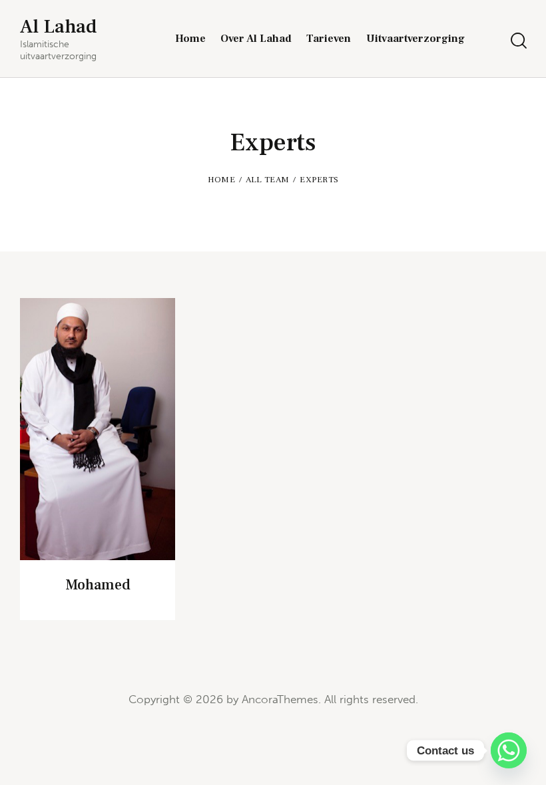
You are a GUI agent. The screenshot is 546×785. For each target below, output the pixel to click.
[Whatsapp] (509, 750)
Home (221, 179)
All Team (267, 179)
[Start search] (517, 41)
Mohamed (98, 584)
